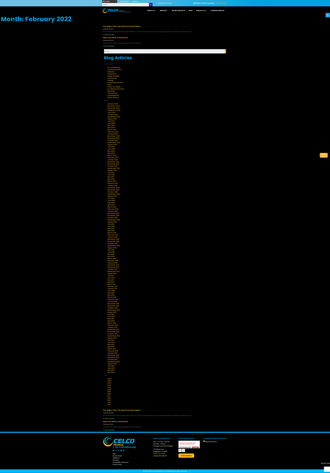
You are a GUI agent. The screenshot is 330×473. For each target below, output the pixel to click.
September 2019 (113, 220)
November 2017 (113, 267)
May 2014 (110, 344)
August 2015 (112, 312)
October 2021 (112, 166)
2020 (109, 389)
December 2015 (113, 304)
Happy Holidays (113, 76)
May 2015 (110, 319)
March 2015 (111, 323)
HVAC (109, 85)
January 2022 (112, 160)
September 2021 (113, 168)
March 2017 (111, 284)
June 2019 (111, 226)
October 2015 (112, 308)
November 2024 (113, 108)
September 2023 (113, 117)
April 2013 (110, 372)
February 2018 (112, 261)
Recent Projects (178, 11)
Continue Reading (108, 34)
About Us (151, 11)
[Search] (150, 4)
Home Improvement (115, 82)
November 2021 (113, 164)
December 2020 (113, 188)
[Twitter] (113, 450)
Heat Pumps (112, 78)
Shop (191, 11)
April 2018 (110, 256)
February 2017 (112, 286)
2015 (109, 400)
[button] (328, 15)
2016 (109, 398)
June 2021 (111, 175)
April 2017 (110, 282)
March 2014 (111, 349)
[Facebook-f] (116, 450)
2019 (109, 391)
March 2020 (111, 207)
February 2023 (112, 132)
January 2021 (112, 185)
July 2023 (111, 121)
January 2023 (112, 134)
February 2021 (112, 183)
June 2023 (111, 123)
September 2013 (113, 362)
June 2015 (111, 316)
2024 (109, 381)
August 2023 (112, 119)
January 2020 (112, 211)
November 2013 (113, 357)
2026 (109, 379)
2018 (109, 394)
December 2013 (113, 355)
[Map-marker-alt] (124, 450)
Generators (111, 74)
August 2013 (112, 364)
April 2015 (111, 321)
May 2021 (110, 177)
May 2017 (110, 280)
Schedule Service (217, 11)
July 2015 (110, 314)
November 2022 (113, 138)
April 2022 (111, 153)
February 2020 (112, 209)
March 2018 (111, 258)
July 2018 (110, 250)
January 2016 (112, 301)
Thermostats (112, 93)
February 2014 (112, 351)
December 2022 (113, 136)
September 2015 (113, 310)
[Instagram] (118, 450)
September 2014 (113, 336)
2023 (109, 383)
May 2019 (110, 228)
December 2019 (113, 213)
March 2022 (111, 155)
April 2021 (110, 179)
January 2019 (112, 237)
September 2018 (113, 246)
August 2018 (112, 248)
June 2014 (111, 342)
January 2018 (112, 263)
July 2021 (110, 172)
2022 (109, 385)
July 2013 (110, 366)
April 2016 (110, 295)
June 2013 (111, 368)
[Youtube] (121, 450)
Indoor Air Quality (114, 87)
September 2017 (113, 271)
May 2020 (111, 203)
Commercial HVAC (114, 70)
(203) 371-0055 (221, 3)
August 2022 (112, 145)
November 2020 (113, 190)
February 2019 (112, 235)
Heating (110, 80)
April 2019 (110, 230)
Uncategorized (113, 95)
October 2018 (112, 243)
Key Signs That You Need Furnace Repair (122, 26)
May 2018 (110, 254)
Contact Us (200, 11)
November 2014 (113, 331)
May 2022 (111, 151)
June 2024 (111, 112)
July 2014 (110, 340)
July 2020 (111, 198)
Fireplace (110, 72)
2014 (109, 402)
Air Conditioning (113, 67)
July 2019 (110, 224)
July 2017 (110, 276)
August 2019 (112, 222)
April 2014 (111, 347)
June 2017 (111, 278)
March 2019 (111, 233)
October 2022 (112, 140)
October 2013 (112, 359)
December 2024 (113, 106)
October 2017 (112, 269)
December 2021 (113, 162)
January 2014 (112, 353)
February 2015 (112, 325)
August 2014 (112, 338)
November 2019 (113, 215)
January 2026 (112, 104)
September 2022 (113, 142)
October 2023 (112, 114)
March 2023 (111, 129)
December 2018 (113, 239)
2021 (109, 387)
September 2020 (113, 194)
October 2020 (112, 192)
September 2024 (113, 110)
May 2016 (110, 293)
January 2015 (112, 327)
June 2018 (111, 252)
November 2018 (113, 241)
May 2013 (110, 370)
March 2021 (111, 181)
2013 (109, 404)
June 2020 (111, 200)
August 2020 (112, 196)
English (107, 1)
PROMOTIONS (325, 463)
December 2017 (113, 265)
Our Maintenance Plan (115, 89)
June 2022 (111, 149)
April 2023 (111, 127)
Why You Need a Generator (115, 38)
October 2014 (112, 334)
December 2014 (113, 329)
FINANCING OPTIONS (164, 3)
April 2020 (111, 205)
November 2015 (113, 306)
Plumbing (110, 91)
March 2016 (111, 297)
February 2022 (112, 157)
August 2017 (112, 273)
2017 (109, 396)
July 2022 (111, 147)
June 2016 (111, 291)
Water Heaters (113, 97)
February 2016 (112, 299)
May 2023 (111, 125)
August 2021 (112, 170)
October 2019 (112, 218)
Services (163, 11)
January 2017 (112, 289)
